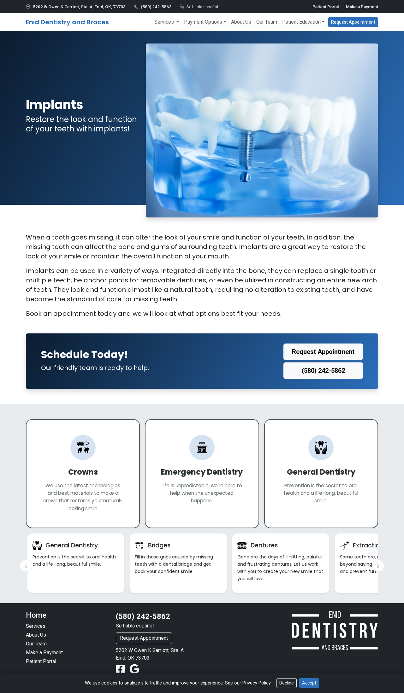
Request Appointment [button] (353, 22)
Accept (309, 682)
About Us (241, 22)
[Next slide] (378, 565)
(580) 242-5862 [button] (323, 370)
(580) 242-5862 (156, 6)
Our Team (266, 22)
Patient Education (301, 22)
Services (164, 22)
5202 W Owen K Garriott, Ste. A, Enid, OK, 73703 (79, 6)
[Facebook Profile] (121, 669)
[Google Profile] (135, 669)
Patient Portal (325, 6)
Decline (286, 682)
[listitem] (76, 563)
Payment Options (203, 22)
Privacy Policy (256, 683)
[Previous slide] (26, 565)
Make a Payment (362, 6)
